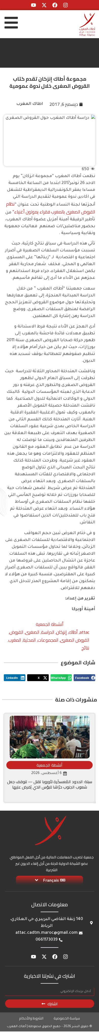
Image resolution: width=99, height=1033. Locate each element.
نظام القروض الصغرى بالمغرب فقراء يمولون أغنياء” (50, 208)
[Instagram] (65, 5)
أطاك (73, 632)
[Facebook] (55, 5)
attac (84, 632)
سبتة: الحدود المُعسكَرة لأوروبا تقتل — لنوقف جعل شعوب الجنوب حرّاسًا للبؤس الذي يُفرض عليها (49, 784)
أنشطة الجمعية (49, 624)
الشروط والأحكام (31, 1018)
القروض (16, 632)
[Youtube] (33, 5)
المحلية (29, 640)
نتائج (85, 648)
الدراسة (47, 632)
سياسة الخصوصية (67, 1018)
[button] (84, 677)
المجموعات (48, 640)
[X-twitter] (44, 5)
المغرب (14, 640)
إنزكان (61, 632)
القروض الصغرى (74, 640)
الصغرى (32, 632)
